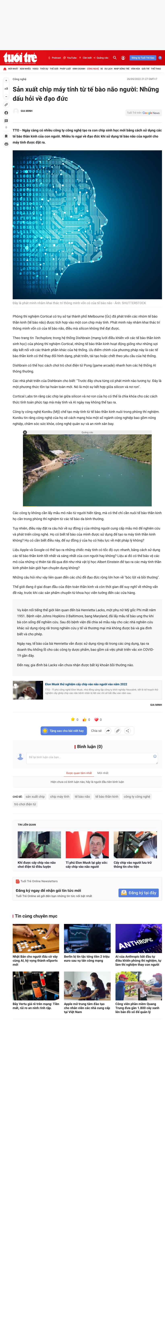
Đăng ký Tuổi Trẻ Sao (143, 57)
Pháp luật (65, 68)
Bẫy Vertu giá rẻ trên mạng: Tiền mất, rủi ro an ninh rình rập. (36, 1006)
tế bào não (82, 796)
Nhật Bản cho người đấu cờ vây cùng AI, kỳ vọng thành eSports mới (35, 960)
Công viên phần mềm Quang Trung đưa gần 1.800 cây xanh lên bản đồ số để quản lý (137, 1008)
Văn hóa (135, 68)
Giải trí (145, 68)
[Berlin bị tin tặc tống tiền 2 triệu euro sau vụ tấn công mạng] (87, 938)
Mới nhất (13, 68)
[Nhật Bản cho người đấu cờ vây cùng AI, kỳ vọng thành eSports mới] (36, 938)
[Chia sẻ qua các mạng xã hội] (127, 731)
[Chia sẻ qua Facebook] (108, 731)
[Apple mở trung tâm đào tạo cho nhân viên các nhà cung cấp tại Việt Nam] (87, 986)
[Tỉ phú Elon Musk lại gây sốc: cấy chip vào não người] (87, 844)
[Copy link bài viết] (117, 731)
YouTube (71, 57)
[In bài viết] (6, 144)
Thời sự (44, 68)
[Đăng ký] (139, 893)
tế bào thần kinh (106, 796)
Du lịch (108, 68)
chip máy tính (59, 796)
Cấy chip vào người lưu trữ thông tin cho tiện (133, 865)
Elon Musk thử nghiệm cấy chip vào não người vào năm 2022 (86, 684)
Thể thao (156, 68)
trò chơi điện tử (25, 804)
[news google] (143, 112)
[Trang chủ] (5, 68)
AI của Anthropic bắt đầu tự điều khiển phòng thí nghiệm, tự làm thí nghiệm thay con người (138, 960)
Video (35, 68)
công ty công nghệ (137, 796)
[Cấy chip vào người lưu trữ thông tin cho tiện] (135, 844)
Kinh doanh (79, 68)
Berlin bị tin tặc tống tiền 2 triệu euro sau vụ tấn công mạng (86, 958)
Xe (101, 68)
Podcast (56, 57)
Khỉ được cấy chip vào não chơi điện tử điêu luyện (37, 865)
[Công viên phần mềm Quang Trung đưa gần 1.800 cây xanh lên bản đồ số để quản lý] (139, 986)
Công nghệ (93, 68)
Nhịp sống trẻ (121, 68)
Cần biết (87, 57)
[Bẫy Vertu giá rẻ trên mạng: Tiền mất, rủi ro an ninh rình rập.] (36, 986)
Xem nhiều (25, 68)
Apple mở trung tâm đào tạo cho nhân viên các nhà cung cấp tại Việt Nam (87, 1008)
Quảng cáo (102, 57)
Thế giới (54, 68)
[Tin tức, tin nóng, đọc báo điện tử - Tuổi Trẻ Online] (20, 58)
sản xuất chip (35, 796)
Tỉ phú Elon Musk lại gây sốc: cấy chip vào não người (87, 865)
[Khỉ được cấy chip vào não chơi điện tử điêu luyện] (39, 844)
